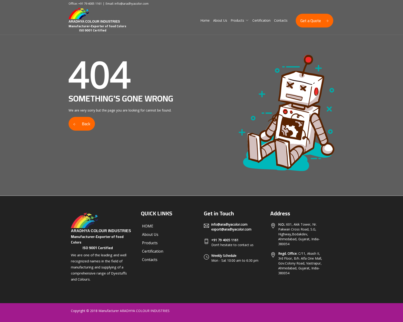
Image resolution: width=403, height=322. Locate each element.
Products (237, 20)
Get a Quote (310, 20)
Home (205, 20)
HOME (147, 226)
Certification (261, 20)
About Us (220, 20)
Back (85, 124)
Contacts (281, 20)
